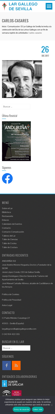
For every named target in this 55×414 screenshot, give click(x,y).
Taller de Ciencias (10, 239)
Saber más (37, 409)
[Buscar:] (16, 105)
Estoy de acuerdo (21, 409)
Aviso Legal (7, 305)
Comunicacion (14, 26)
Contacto (6, 228)
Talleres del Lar (8, 235)
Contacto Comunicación (13, 231)
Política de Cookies (10, 294)
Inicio (4, 26)
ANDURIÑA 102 (9, 261)
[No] (51, 405)
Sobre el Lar (7, 208)
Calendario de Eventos (12, 224)
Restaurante (7, 216)
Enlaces (5, 220)
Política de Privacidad (11, 299)
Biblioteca (6, 212)
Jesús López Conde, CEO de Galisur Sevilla (21, 272)
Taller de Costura (9, 247)
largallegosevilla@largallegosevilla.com (19, 328)
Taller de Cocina (9, 243)
